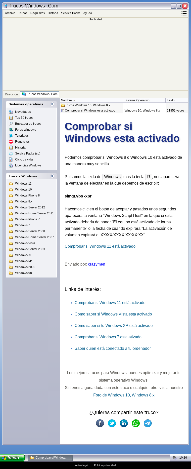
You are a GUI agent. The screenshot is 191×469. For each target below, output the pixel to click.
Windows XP (23, 255)
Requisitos (37, 13)
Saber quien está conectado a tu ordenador (113, 348)
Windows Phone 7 (27, 219)
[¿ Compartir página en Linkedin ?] (124, 423)
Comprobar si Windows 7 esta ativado (108, 337)
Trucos (22, 13)
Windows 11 (23, 183)
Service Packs (70, 13)
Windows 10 (23, 189)
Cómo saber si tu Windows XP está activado (114, 325)
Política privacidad (105, 465)
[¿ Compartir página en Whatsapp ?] (136, 423)
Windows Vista (25, 243)
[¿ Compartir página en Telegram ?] (148, 423)
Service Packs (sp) (27, 153)
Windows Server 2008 (30, 231)
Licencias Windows (28, 165)
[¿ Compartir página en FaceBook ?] (100, 423)
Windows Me (24, 261)
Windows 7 (22, 225)
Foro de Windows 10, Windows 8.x (123, 395)
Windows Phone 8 (27, 195)
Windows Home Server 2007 (34, 237)
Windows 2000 (25, 267)
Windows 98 (23, 273)
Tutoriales (22, 135)
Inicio (13, 457)
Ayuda (87, 13)
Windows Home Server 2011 (34, 213)
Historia (53, 13)
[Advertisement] (95, 55)
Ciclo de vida (24, 159)
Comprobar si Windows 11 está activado (100, 246)
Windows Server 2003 (30, 249)
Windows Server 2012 (30, 207)
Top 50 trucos (24, 117)
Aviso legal (81, 465)
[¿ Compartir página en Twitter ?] (112, 423)
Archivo (10, 13)
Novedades (23, 112)
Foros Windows (25, 129)
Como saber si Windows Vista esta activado (113, 314)
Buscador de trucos (28, 123)
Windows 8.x (23, 201)
